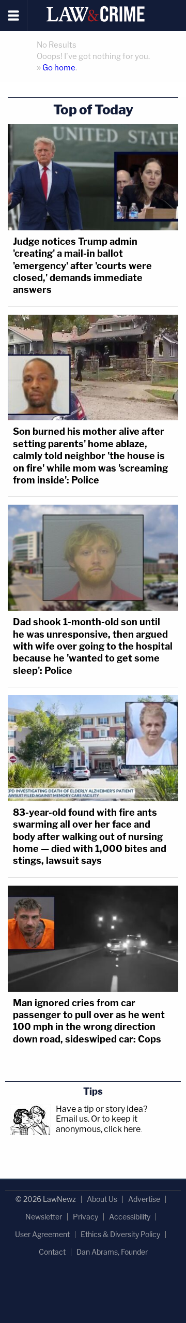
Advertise (144, 1199)
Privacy (85, 1216)
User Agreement (42, 1234)
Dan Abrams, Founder (112, 1251)
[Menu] (13, 15)
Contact (52, 1251)
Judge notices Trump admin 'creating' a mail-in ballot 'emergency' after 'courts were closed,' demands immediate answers (82, 266)
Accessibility (129, 1216)
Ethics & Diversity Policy (120, 1234)
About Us (102, 1199)
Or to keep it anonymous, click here (98, 1124)
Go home (58, 67)
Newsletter (43, 1216)
